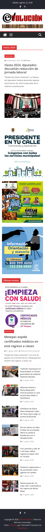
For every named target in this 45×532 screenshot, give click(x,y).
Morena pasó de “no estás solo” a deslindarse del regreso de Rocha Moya (30, 487)
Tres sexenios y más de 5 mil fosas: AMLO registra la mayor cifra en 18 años (30, 452)
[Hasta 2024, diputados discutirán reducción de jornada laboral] (22, 106)
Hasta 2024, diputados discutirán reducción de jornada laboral (21, 68)
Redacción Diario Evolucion (30, 351)
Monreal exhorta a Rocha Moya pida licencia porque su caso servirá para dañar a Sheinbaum (30, 392)
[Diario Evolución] (5, 35)
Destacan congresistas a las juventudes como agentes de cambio (30, 470)
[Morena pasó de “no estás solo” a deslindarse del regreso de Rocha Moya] (10, 488)
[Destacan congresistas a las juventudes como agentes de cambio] (10, 471)
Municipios (9, 331)
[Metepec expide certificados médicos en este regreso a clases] (22, 306)
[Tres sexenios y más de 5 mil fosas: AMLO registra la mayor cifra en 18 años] (10, 454)
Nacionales (10, 56)
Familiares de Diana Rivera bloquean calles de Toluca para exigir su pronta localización (30, 412)
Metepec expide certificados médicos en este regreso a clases (21, 341)
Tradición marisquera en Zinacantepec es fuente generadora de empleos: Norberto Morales (30, 373)
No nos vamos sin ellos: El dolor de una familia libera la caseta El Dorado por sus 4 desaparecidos (30, 432)
